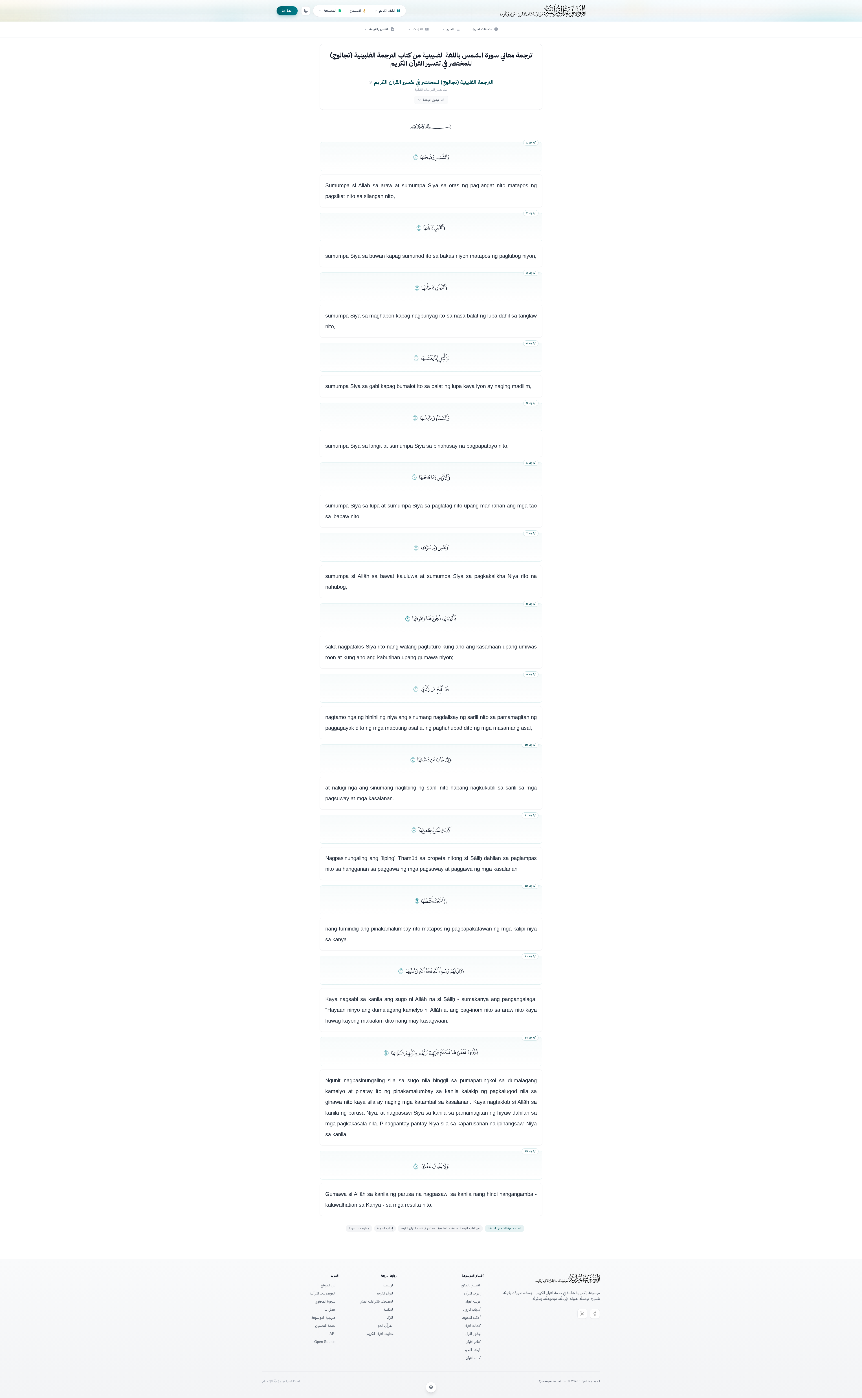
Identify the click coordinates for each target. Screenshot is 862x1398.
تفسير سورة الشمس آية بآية (504, 1228)
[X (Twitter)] (582, 1314)
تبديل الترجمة (431, 99)
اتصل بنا (287, 10)
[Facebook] (595, 1314)
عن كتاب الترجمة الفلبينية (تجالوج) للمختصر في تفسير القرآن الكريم (440, 1228)
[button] (451, 29)
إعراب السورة (385, 1228)
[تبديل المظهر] (305, 10)
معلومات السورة (359, 1228)
